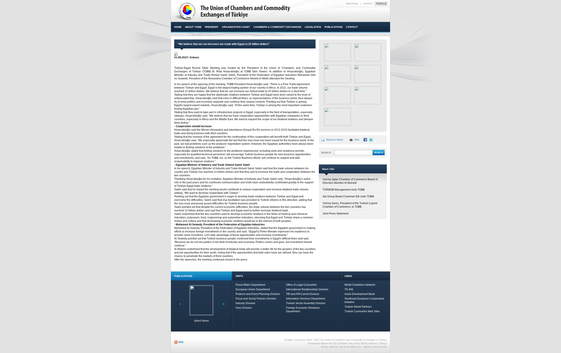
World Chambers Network (359, 284)
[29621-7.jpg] (337, 73)
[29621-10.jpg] (368, 95)
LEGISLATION (313, 27)
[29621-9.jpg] (337, 95)
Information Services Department (305, 298)
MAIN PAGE (352, 3)
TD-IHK (348, 289)
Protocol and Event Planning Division (258, 294)
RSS (181, 342)
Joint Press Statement (335, 213)
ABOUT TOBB (193, 27)
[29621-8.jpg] (368, 73)
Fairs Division (244, 307)
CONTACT (368, 3)
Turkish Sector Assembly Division (305, 303)
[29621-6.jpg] (368, 52)
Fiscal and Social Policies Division (256, 298)
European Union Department (253, 289)
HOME (177, 27)
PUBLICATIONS (334, 27)
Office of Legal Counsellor (301, 284)
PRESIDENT (211, 27)
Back (179, 304)
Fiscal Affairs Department (250, 284)
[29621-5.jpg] (337, 52)
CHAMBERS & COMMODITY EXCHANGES (277, 27)
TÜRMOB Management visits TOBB (344, 189)
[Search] (379, 154)
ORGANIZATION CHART (236, 27)
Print (356, 139)
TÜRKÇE (381, 3)
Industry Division (245, 303)
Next (223, 304)
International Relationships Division (307, 289)
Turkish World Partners (358, 306)
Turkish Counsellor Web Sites (362, 311)
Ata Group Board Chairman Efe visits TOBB (348, 196)
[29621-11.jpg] (337, 116)
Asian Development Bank (359, 294)
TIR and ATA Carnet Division (302, 294)
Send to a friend (334, 139)
